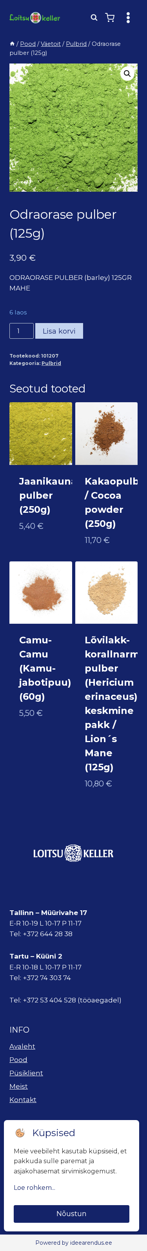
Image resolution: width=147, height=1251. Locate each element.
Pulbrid (51, 363)
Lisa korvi (59, 331)
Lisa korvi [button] (36, 738)
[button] (127, 74)
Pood (18, 1060)
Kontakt (22, 1100)
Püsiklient (26, 1073)
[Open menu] (128, 17)
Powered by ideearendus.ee (73, 1242)
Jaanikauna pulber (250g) (48, 495)
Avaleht (22, 1046)
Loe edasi (35, 551)
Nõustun (71, 1213)
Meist (18, 1086)
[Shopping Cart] (109, 17)
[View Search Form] (94, 18)
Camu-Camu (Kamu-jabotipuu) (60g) (45, 668)
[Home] (12, 43)
